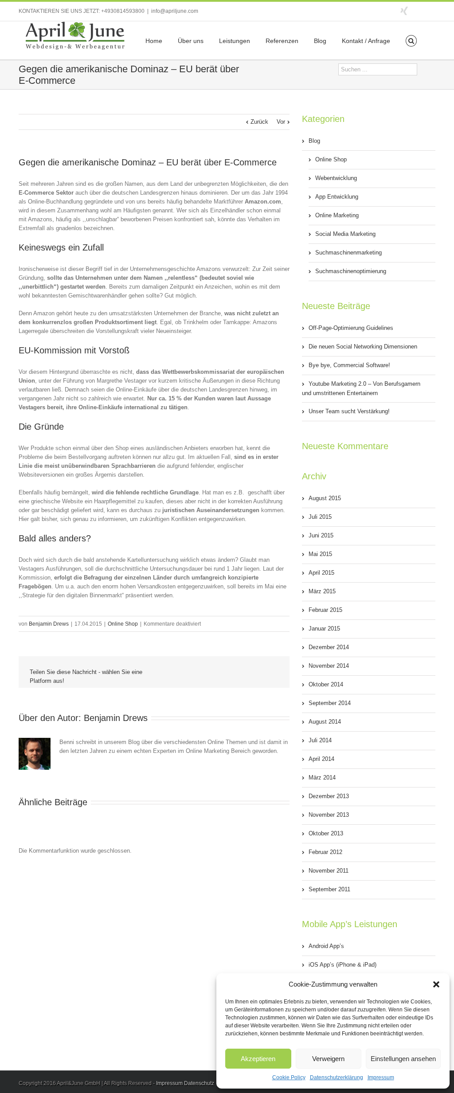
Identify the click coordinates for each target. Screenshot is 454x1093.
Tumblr (231, 701)
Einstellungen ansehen (403, 1058)
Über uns (191, 40)
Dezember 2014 (329, 647)
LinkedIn (191, 701)
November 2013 (329, 814)
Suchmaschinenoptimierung (350, 271)
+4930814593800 (123, 11)
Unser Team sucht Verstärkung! (349, 411)
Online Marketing (337, 215)
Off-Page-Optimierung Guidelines (351, 328)
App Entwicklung (336, 196)
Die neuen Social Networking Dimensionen (363, 346)
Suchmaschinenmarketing (348, 252)
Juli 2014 (320, 740)
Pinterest (251, 702)
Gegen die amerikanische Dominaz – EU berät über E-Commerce (148, 162)
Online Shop (123, 624)
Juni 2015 (321, 535)
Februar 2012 (325, 852)
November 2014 (329, 665)
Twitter (420, 10)
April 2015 (321, 572)
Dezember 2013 (329, 796)
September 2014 (330, 703)
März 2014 (322, 777)
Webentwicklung (336, 178)
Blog (320, 40)
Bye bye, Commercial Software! (349, 365)
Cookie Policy (288, 1077)
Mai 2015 (320, 554)
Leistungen (234, 40)
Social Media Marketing (345, 234)
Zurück (259, 121)
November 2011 (328, 870)
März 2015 (322, 591)
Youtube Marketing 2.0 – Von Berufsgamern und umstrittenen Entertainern (361, 388)
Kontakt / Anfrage (366, 40)
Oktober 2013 (326, 833)
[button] (436, 984)
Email (272, 702)
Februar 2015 (325, 610)
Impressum (381, 1077)
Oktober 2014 (326, 684)
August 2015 (325, 498)
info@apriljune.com (174, 11)
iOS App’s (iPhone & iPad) (342, 964)
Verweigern (328, 1058)
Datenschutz (199, 1083)
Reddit (211, 701)
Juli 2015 (320, 516)
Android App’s (326, 946)
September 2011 (329, 889)
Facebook (433, 10)
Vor (281, 121)
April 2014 (321, 759)
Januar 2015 (324, 628)
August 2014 (325, 721)
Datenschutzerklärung (336, 1077)
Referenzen (282, 40)
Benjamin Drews (49, 624)
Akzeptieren (258, 1058)
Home (153, 40)
